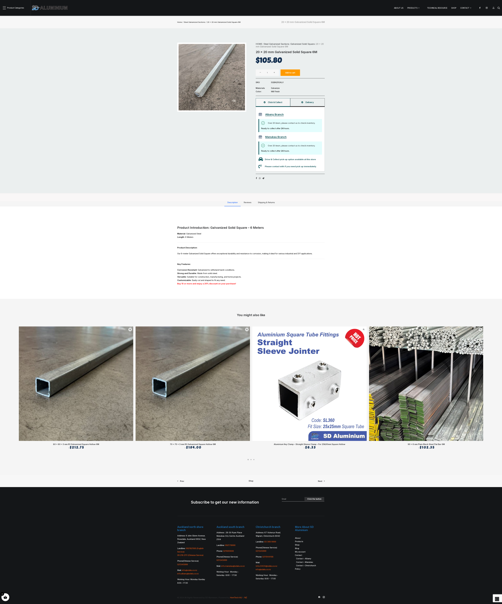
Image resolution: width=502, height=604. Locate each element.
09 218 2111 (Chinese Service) (190, 555)
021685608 (228, 551)
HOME (259, 44)
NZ (245, 597)
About (298, 538)
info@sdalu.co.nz (190, 570)
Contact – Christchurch (306, 565)
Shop (251, 481)
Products (299, 541)
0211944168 (267, 557)
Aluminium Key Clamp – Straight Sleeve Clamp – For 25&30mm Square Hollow (309, 446)
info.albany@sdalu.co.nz (188, 573)
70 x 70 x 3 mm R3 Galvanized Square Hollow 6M (193, 446)
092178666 (230, 545)
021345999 (182, 564)
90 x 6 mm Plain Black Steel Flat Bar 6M (426, 446)
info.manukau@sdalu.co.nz (233, 566)
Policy (297, 569)
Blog (297, 548)
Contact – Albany (303, 558)
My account (300, 552)
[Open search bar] (498, 8)
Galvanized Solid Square (302, 44)
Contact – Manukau (304, 562)
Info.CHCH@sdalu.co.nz (266, 566)
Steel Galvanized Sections (194, 22)
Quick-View (130, 329)
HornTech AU (236, 597)
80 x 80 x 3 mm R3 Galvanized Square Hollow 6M (76, 446)
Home (179, 22)
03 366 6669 (270, 542)
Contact (298, 555)
